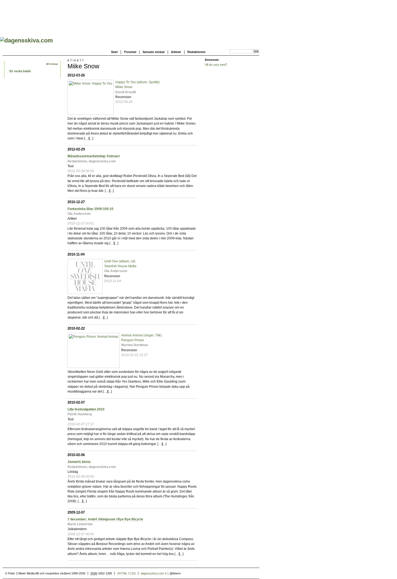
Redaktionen (196, 51)
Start (114, 51)
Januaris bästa (79, 462)
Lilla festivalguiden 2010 (86, 409)
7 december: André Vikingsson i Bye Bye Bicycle (105, 519)
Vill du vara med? (216, 64)
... (91, 138)
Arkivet (176, 51)
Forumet (130, 51)
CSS (133, 573)
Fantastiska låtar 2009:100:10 (90, 209)
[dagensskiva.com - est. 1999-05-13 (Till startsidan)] (26, 40)
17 (191, 410)
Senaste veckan (154, 51)
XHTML (122, 573)
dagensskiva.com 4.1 (155, 573)
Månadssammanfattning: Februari (94, 156)
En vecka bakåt (20, 71)
